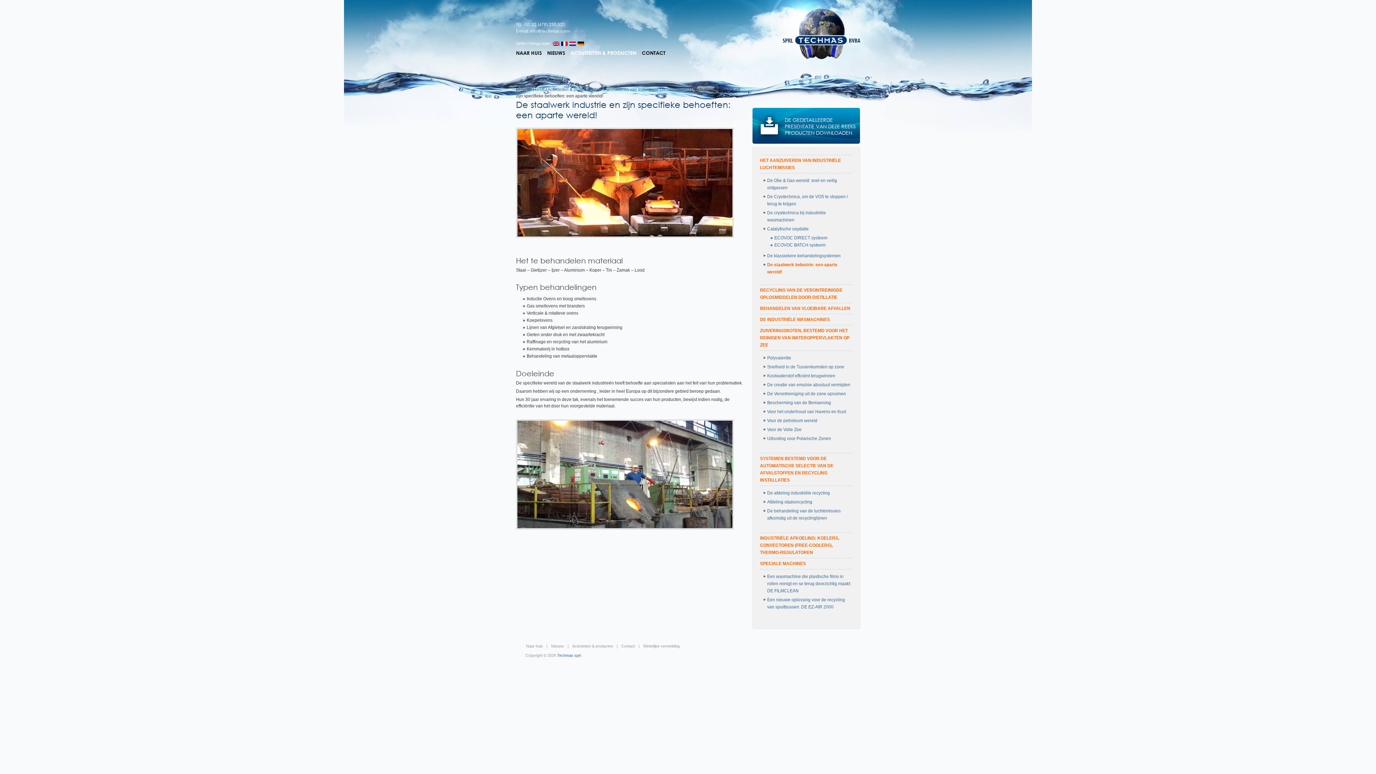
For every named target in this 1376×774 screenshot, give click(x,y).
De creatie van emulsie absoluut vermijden (808, 384)
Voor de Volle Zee (784, 429)
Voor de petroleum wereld (792, 420)
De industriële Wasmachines (795, 319)
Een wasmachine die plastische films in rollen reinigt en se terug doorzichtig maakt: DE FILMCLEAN (809, 583)
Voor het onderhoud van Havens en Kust (806, 411)
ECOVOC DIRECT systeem (800, 237)
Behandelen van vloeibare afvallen (805, 308)
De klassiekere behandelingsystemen (804, 255)
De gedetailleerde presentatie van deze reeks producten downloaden (820, 126)
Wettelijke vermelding (661, 646)
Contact (653, 53)
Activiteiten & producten (603, 53)
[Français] (564, 44)
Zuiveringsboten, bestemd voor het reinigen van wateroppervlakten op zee (805, 338)
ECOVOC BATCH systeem (800, 245)
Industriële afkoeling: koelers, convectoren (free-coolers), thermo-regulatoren (799, 545)
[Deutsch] (581, 44)
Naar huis (529, 53)
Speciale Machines (783, 563)
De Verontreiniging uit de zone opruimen (806, 393)
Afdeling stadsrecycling (789, 502)
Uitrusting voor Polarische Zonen (799, 438)
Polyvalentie (779, 357)
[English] (556, 44)
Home (539, 89)
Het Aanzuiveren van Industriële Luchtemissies (642, 89)
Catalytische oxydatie (788, 228)
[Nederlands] (572, 44)
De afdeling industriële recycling (798, 493)
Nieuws (556, 53)
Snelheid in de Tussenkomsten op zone (805, 366)
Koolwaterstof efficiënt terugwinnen (801, 375)
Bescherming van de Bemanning (799, 402)
